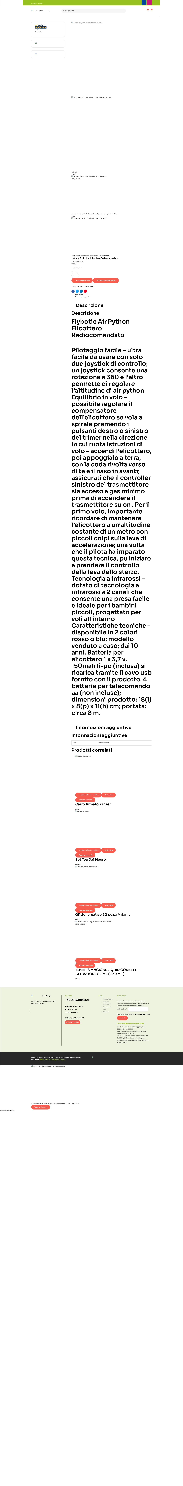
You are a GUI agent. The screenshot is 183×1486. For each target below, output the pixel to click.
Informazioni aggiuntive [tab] (103, 727)
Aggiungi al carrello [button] (86, 800)
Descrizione (79, 295)
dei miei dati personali (142, 1014)
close (12, 1110)
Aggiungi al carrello (83, 280)
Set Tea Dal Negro (90, 859)
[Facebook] (144, 2)
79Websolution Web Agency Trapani (52, 1059)
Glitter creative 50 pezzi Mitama (102, 914)
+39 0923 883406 (77, 1000)
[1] (147, 11)
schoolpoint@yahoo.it (74, 1018)
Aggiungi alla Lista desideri (106, 280)
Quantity (74, 272)
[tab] (113, 295)
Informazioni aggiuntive (83, 297)
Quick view (109, 795)
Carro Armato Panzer (93, 804)
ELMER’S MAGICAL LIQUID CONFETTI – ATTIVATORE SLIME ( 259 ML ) (107, 972)
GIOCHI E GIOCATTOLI (85, 286)
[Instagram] (149, 2)
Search (123, 11)
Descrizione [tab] (89, 305)
